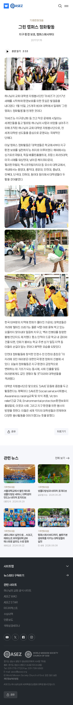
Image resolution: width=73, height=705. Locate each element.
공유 (13, 431)
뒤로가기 (61, 431)
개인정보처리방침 (11, 679)
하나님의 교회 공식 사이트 (17, 590)
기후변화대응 (36, 20)
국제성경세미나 (12, 625)
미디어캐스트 (11, 608)
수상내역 (8, 614)
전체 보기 (60, 458)
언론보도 (8, 619)
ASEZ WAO (10, 596)
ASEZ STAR (11, 602)
